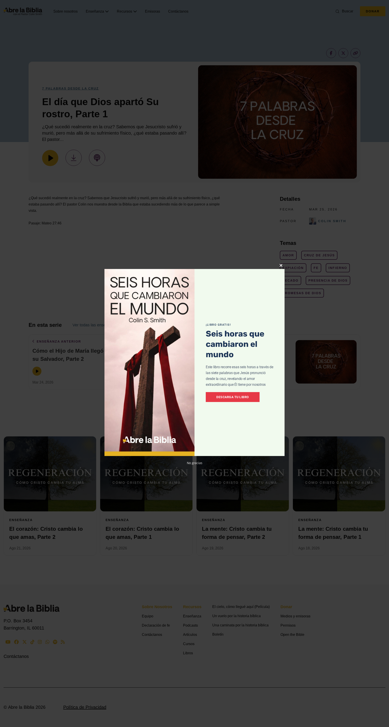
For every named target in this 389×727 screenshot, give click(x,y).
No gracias (194, 463)
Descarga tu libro (232, 397)
